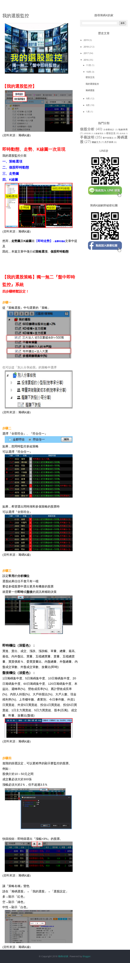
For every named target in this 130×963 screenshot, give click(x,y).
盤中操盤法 (108, 137)
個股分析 (87, 128)
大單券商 (87, 133)
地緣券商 (123, 129)
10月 (89, 71)
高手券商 (108, 142)
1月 (88, 111)
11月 (89, 65)
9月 (88, 98)
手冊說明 (87, 137)
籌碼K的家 (63, 956)
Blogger (87, 956)
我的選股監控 (92, 83)
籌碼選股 (90, 90)
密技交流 (90, 77)
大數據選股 (98, 133)
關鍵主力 (96, 142)
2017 (86, 53)
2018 (86, 46)
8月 (88, 105)
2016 (86, 59)
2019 (86, 40)
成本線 (122, 133)
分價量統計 (109, 129)
